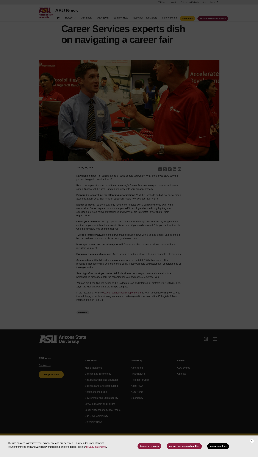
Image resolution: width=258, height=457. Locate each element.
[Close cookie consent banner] (252, 441)
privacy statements (96, 447)
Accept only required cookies (184, 446)
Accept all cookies (149, 446)
